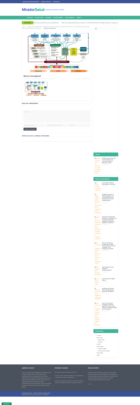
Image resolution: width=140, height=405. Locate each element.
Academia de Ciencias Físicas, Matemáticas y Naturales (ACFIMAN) (108, 290)
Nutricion (100, 342)
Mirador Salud (33, 78)
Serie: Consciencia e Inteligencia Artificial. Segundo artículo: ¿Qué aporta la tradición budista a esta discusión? (109, 306)
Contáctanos (56, 1)
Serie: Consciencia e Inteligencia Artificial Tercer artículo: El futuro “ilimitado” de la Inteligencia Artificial (109, 245)
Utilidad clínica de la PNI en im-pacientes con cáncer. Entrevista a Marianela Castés (108, 160)
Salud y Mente (58, 17)
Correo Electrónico (86, 78)
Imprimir (77, 78)
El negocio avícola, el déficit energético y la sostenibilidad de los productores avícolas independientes (108, 197)
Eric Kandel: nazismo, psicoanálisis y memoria (108, 183)
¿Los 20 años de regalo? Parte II (108, 279)
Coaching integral (102, 348)
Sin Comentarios (53, 78)
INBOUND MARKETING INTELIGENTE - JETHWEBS (35, 394)
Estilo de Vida (101, 340)
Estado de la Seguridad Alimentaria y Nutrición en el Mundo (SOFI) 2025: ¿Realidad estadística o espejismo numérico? (82, 22)
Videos (79, 17)
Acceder (90, 384)
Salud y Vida (39, 17)
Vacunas (48, 17)
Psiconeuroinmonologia (103, 351)
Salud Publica (100, 353)
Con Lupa (30, 17)
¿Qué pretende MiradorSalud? (31, 1)
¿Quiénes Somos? (46, 1)
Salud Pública (69, 17)
